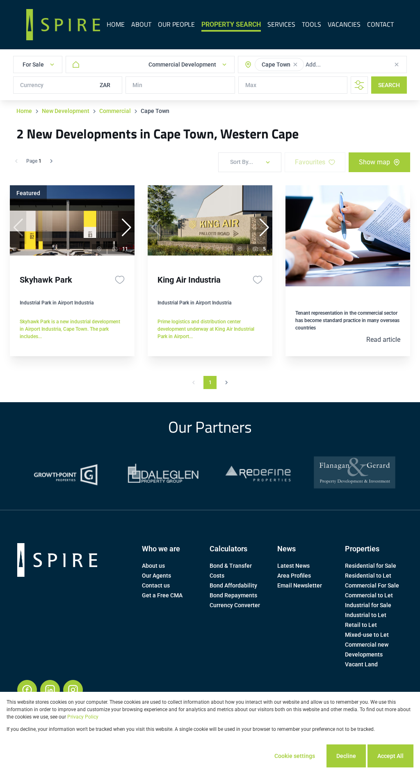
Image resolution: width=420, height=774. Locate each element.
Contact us (156, 585)
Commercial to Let (369, 595)
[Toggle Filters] (359, 85)
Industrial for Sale (368, 605)
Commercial (115, 111)
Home (24, 111)
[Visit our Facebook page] (27, 690)
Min (137, 85)
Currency (31, 85)
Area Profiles (294, 575)
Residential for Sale (370, 565)
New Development (65, 111)
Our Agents (156, 575)
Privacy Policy (82, 717)
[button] (295, 64)
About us (153, 565)
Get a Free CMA (162, 595)
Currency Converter (235, 605)
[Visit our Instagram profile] (73, 690)
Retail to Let (361, 625)
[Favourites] (120, 280)
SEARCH (389, 85)
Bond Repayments (233, 595)
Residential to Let (368, 575)
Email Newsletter (299, 585)
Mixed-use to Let (367, 634)
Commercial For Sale (372, 585)
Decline (346, 756)
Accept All (390, 756)
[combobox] (338, 64)
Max (250, 85)
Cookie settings (294, 756)
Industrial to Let (365, 615)
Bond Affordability (233, 585)
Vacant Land (361, 664)
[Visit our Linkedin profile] (50, 690)
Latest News (293, 565)
